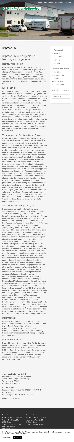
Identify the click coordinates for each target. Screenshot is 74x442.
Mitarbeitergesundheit (60, 69)
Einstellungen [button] (7, 437)
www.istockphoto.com (11, 326)
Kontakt (68, 2)
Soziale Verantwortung (57, 80)
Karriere (57, 60)
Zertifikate (57, 72)
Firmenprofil (58, 50)
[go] (67, 97)
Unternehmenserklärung (61, 90)
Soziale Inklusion (60, 75)
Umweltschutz (59, 84)
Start (40, 2)
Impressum (59, 2)
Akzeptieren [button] (17, 437)
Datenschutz (48, 2)
